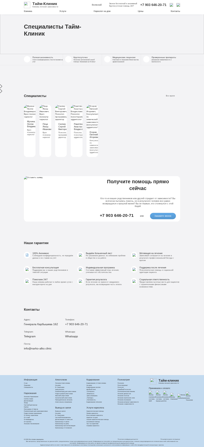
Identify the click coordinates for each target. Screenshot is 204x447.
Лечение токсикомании (31, 424)
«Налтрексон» (91, 400)
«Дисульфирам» (92, 396)
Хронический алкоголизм (63, 398)
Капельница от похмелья (63, 428)
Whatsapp (71, 336)
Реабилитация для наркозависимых (36, 411)
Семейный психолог (124, 389)
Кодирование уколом (93, 387)
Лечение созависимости (126, 404)
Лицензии (27, 385)
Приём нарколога (92, 413)
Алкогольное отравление (63, 402)
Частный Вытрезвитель (63, 417)
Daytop (26, 407)
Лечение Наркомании (31, 397)
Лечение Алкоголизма (62, 383)
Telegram (30, 336)
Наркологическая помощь (95, 411)
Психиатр (121, 383)
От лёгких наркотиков (31, 415)
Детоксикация (28, 401)
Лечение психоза (123, 396)
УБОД (26, 403)
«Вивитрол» (90, 394)
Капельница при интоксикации (65, 426)
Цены (140, 11)
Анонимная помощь (93, 422)
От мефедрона (29, 419)
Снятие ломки (28, 399)
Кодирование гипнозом (94, 402)
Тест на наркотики (92, 424)
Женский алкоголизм (62, 396)
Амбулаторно (59, 389)
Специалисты (28, 387)
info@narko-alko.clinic (38, 348)
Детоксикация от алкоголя (64, 419)
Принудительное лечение (63, 400)
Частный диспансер (30, 405)
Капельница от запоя (62, 422)
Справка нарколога (92, 426)
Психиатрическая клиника (126, 391)
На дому (58, 385)
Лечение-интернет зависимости (128, 402)
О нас (26, 383)
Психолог (121, 387)
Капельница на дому (62, 424)
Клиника (28, 11)
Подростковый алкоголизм (64, 394)
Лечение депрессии (124, 394)
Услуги (62, 11)
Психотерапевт (123, 385)
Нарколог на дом (102, 11)
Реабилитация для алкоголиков (65, 391)
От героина (27, 422)
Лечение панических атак (126, 398)
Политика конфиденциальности (128, 439)
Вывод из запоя (60, 411)
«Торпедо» (89, 398)
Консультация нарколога (94, 415)
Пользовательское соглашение (170, 439)
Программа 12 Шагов (31, 409)
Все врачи (170, 96)
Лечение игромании (124, 400)
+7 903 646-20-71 (153, 5)
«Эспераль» (90, 391)
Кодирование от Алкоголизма (96, 383)
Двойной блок (91, 389)
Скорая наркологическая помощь (97, 419)
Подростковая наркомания (33, 413)
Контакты (175, 11)
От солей (27, 417)
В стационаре (59, 387)
